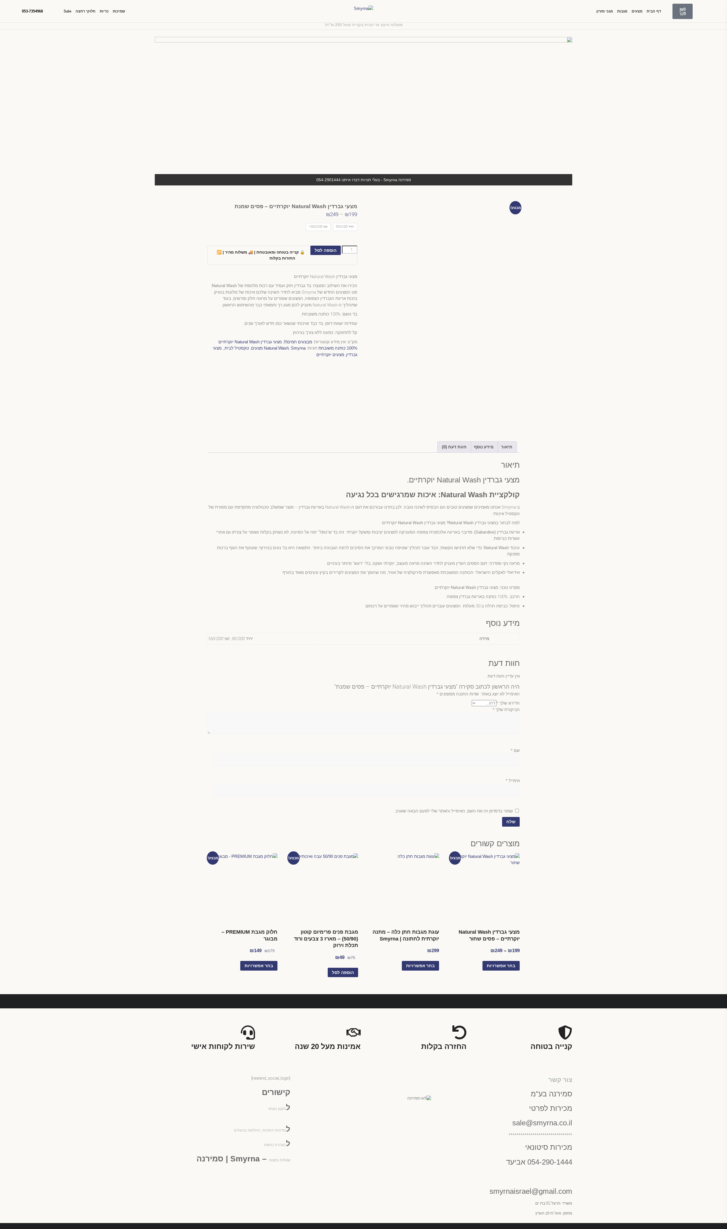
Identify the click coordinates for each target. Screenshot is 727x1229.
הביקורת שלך (506, 709)
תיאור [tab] (506, 446)
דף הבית (654, 11)
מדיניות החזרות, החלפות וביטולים (260, 1130)
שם (515, 750)
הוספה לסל (326, 250)
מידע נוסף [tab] (484, 446)
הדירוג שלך (508, 703)
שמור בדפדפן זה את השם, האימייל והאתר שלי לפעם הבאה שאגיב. (453, 811)
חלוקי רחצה (85, 11)
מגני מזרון (604, 11)
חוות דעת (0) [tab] (454, 446)
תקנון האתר (277, 1109)
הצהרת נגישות (275, 1145)
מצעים (637, 11)
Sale (67, 11)
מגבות (622, 11)
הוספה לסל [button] (343, 972)
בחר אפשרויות (501, 965)
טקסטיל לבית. (236, 348)
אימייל (512, 780)
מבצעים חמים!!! (298, 341)
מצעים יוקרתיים (330, 354)
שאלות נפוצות (279, 1160)
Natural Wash (276, 348)
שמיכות (119, 11)
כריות (104, 11)
